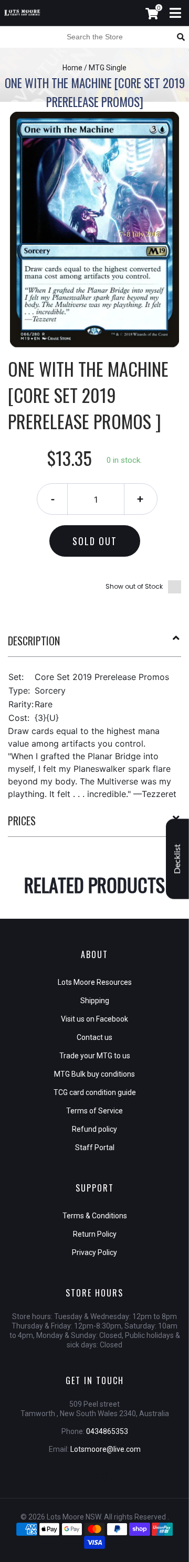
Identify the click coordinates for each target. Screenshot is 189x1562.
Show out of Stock (134, 586)
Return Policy (95, 1234)
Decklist (177, 859)
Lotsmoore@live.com (105, 1449)
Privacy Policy (94, 1252)
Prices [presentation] (22, 820)
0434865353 (107, 1431)
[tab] (94, 645)
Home (72, 67)
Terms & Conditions (94, 1216)
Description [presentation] (34, 641)
